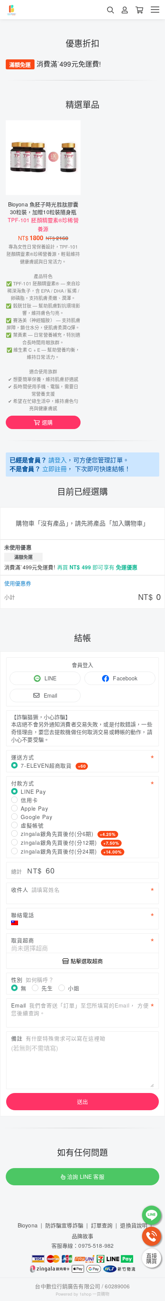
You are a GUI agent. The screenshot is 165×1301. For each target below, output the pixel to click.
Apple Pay (34, 808)
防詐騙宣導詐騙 (64, 1225)
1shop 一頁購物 (94, 1294)
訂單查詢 (102, 1225)
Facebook (125, 678)
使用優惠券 (17, 583)
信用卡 (29, 800)
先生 (47, 988)
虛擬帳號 (32, 825)
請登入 (57, 460)
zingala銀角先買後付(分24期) (71, 851)
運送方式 (22, 757)
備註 (58, 1038)
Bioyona (28, 1225)
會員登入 (83, 665)
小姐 (73, 988)
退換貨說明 (133, 1225)
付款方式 (22, 783)
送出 (82, 1101)
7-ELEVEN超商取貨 (53, 765)
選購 (47, 422)
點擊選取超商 (87, 961)
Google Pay (36, 817)
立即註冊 (54, 468)
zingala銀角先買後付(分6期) (68, 833)
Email (51, 695)
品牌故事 (83, 1236)
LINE (51, 678)
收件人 (35, 889)
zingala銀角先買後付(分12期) (70, 842)
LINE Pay (33, 791)
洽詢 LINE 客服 (85, 1176)
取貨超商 (22, 940)
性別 (32, 979)
